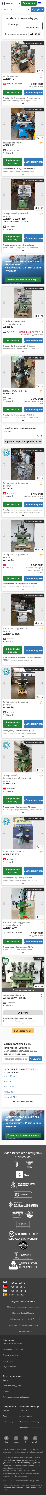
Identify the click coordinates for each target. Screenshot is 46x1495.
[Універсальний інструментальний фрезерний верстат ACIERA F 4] (23, 757)
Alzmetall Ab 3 (10, 1097)
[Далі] (42, 57)
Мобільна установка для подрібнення (23, 1307)
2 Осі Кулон (12, 1325)
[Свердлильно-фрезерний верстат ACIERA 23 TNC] (23, 610)
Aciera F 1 (8, 1081)
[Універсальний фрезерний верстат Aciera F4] (23, 536)
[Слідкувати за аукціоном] (41, 995)
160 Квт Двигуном (16, 1319)
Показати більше (24, 1101)
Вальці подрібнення (30, 1325)
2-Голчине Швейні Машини (23, 1313)
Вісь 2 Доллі (32, 1319)
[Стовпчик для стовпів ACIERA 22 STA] (23, 833)
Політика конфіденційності (13, 1487)
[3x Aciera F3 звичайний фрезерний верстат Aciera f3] (23, 303)
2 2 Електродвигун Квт (23, 1331)
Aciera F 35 (9, 1086)
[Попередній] (4, 57)
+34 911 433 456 (16, 1295)
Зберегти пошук (23, 1030)
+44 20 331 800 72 (16, 1282)
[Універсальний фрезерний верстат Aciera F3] (23, 464)
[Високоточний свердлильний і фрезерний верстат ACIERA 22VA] (23, 904)
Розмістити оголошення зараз (23, 279)
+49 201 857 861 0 (16, 1286)
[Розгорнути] (23, 104)
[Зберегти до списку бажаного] (41, 76)
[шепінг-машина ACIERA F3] (23, 57)
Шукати (38, 9)
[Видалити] (28, 9)
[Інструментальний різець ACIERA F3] (23, 372)
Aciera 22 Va (9, 1076)
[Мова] (39, 3)
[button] (43, 3)
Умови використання (33, 1487)
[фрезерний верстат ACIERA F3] (23, 124)
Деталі (24, 1012)
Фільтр (14, 24)
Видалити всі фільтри (16, 34)
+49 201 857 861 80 (17, 1291)
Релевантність (33, 27)
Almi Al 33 (8, 1091)
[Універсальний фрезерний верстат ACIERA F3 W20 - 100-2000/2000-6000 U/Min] (23, 195)
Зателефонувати (34, 92)
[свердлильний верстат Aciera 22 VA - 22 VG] (23, 973)
